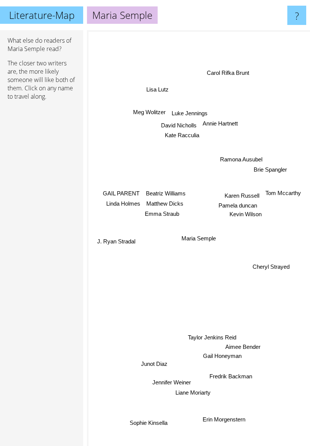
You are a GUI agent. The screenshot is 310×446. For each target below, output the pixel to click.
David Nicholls (179, 125)
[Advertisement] (41, 221)
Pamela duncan (238, 206)
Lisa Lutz (157, 90)
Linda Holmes (123, 204)
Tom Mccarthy (283, 193)
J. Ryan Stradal (116, 240)
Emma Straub (162, 213)
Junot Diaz (154, 364)
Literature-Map (41, 15)
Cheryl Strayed (271, 265)
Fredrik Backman (230, 376)
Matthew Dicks (164, 203)
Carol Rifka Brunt (229, 73)
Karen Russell (242, 196)
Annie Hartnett (220, 123)
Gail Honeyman (222, 356)
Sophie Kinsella (148, 423)
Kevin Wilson (245, 214)
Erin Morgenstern (222, 420)
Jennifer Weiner (171, 382)
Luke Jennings (190, 113)
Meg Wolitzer (149, 111)
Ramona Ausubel (241, 159)
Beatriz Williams (166, 193)
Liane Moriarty (193, 392)
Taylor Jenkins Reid (212, 337)
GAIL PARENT (121, 193)
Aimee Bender (243, 347)
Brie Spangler (270, 169)
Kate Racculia (182, 135)
